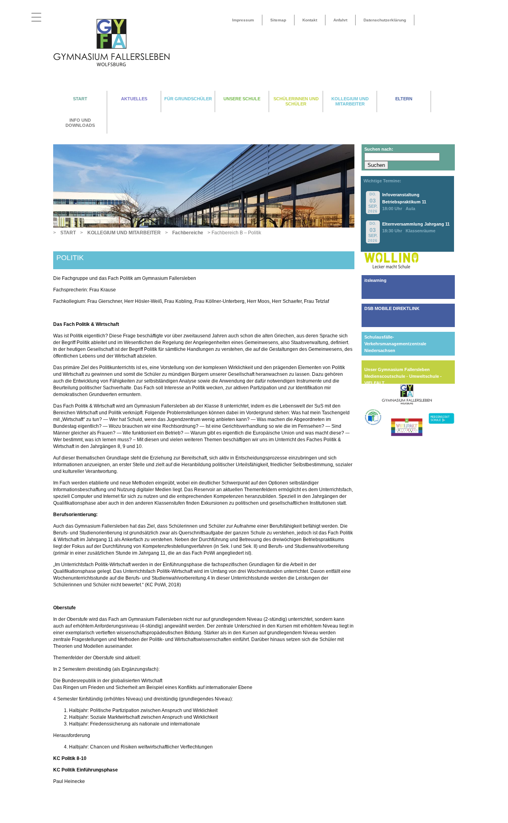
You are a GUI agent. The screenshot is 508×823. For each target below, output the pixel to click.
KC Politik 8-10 (70, 758)
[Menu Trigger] (36, 17)
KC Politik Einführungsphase (85, 770)
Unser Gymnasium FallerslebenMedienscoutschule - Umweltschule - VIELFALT (403, 376)
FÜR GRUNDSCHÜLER (188, 98)
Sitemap (278, 20)
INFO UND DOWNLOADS (80, 123)
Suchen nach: (378, 149)
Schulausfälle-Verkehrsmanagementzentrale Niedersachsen (395, 344)
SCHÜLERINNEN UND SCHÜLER (296, 101)
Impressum (243, 20)
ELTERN (403, 98)
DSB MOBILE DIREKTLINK (391, 308)
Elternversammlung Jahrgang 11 (416, 224)
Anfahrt (340, 20)
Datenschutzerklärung (385, 20)
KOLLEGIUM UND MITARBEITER (350, 101)
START (80, 98)
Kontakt (309, 20)
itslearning (375, 280)
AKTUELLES (134, 98)
